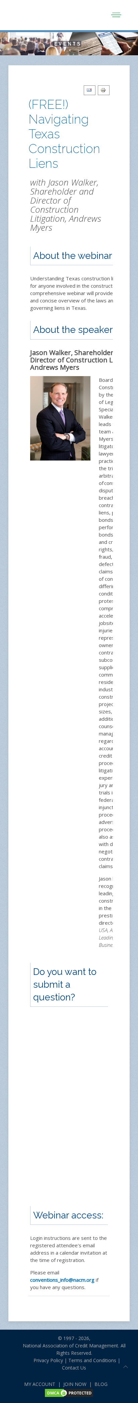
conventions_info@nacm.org (62, 1279)
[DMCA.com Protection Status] (69, 1392)
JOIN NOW (74, 1384)
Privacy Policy (45, 1360)
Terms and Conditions (92, 1360)
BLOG (101, 1384)
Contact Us (74, 1367)
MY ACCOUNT (39, 1384)
